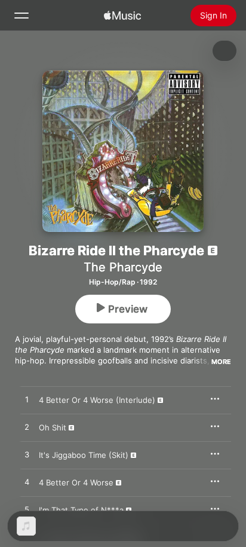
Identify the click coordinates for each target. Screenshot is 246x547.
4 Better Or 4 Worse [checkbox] (76, 482)
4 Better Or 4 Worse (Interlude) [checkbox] (97, 400)
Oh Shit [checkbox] (52, 427)
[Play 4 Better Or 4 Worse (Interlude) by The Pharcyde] (27, 400)
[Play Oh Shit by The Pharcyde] (27, 427)
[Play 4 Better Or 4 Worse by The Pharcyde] (27, 482)
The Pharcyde (123, 267)
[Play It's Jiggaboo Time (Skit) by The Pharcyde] (27, 455)
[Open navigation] (21, 15)
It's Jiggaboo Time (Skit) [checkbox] (83, 455)
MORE (221, 361)
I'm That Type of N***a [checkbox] (81, 510)
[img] (122, 15)
